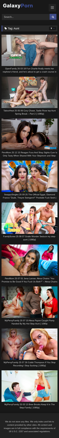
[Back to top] (49, 429)
